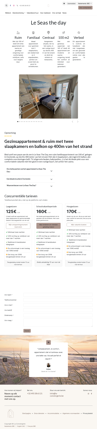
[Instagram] (13, 5)
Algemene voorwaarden (71, 413)
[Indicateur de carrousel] (46, 380)
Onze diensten (39, 413)
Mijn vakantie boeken (78, 225)
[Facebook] (10, 5)
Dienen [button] (27, 331)
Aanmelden (71, 3)
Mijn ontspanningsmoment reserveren (18, 226)
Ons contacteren (85, 8)
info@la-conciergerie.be (57, 394)
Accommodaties (53, 413)
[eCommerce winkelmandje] (64, 3)
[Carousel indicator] (17, 121)
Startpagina (26, 413)
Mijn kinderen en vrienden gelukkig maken (48, 226)
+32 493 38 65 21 (34, 393)
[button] (6, 5)
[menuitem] (8, 13)
